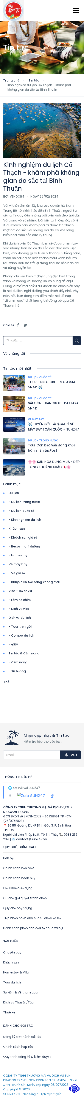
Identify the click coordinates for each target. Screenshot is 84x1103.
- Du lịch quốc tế (21, 511)
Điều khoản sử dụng (17, 888)
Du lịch (14, 493)
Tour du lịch (12, 982)
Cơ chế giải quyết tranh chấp (25, 898)
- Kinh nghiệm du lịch (25, 519)
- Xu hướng (17, 671)
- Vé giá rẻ (17, 573)
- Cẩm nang (18, 662)
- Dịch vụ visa (19, 609)
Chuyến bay (12, 952)
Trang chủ (11, 80)
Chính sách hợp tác (18, 1047)
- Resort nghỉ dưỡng (24, 546)
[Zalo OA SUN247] (31, 795)
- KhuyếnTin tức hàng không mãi (34, 582)
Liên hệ (8, 858)
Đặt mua (71, 755)
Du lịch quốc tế (39, 377)
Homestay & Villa (16, 972)
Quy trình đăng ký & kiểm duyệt (27, 1057)
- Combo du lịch (21, 635)
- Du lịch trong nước (24, 502)
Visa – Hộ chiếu (20, 591)
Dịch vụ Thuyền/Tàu (18, 1002)
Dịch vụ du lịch (20, 618)
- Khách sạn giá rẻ (23, 537)
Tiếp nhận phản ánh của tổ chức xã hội (32, 918)
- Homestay (18, 555)
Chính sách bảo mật (18, 868)
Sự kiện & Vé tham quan (21, 992)
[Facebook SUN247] (10, 795)
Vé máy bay (36, 419)
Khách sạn (17, 528)
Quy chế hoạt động (17, 908)
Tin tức (34, 80)
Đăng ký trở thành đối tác (22, 1037)
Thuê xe (9, 1012)
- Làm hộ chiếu (20, 600)
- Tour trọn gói (20, 626)
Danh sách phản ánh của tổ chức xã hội (33, 928)
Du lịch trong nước (43, 440)
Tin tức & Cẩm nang (24, 653)
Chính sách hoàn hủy (19, 878)
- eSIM (13, 644)
